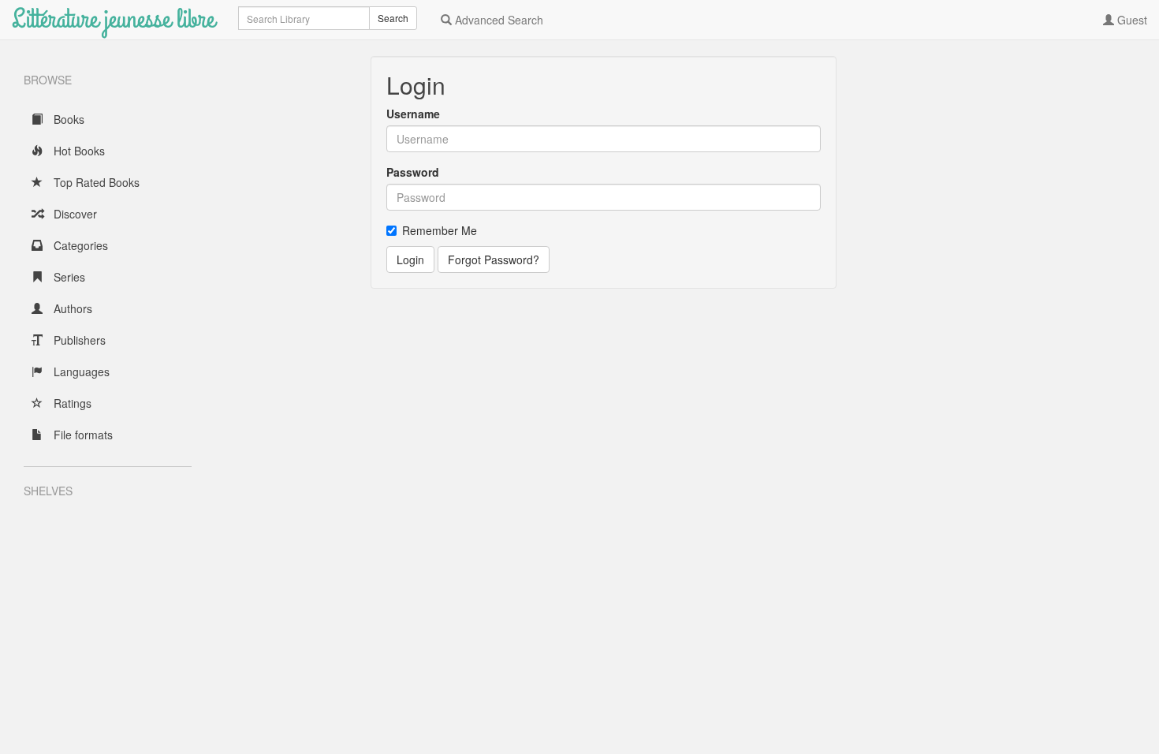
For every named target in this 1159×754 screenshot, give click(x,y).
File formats (81, 434)
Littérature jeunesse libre (113, 19)
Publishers (78, 340)
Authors (71, 308)
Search (393, 17)
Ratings (70, 403)
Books (67, 119)
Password (412, 172)
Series (67, 277)
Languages (80, 371)
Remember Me (439, 230)
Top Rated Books (95, 182)
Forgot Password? (493, 259)
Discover (73, 214)
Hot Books (77, 151)
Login (410, 259)
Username (413, 113)
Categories (79, 245)
